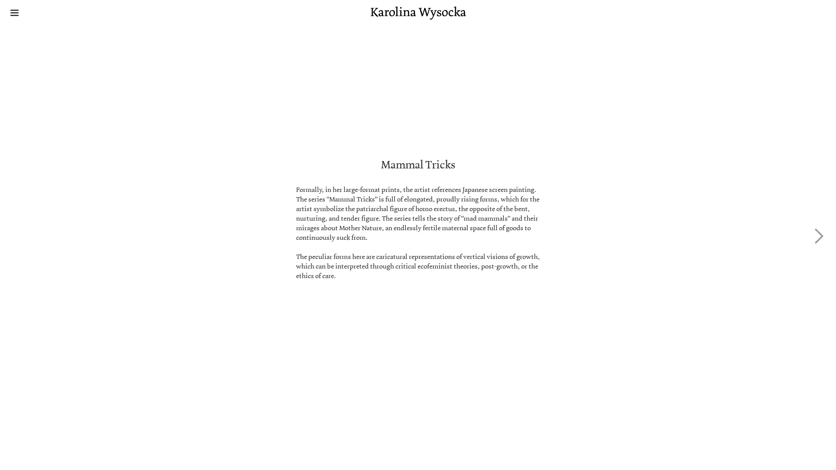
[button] (14, 13)
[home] (418, 13)
